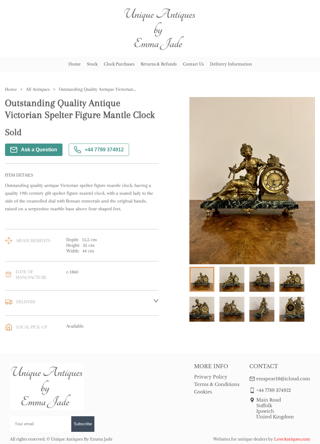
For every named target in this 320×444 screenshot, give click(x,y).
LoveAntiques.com (292, 439)
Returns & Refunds (159, 64)
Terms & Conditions (216, 384)
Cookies (203, 392)
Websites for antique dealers (240, 439)
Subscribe (83, 424)
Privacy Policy (210, 377)
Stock (92, 64)
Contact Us (193, 64)
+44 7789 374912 (104, 149)
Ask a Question (39, 149)
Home (74, 64)
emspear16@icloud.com (283, 379)
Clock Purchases (119, 64)
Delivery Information (231, 64)
